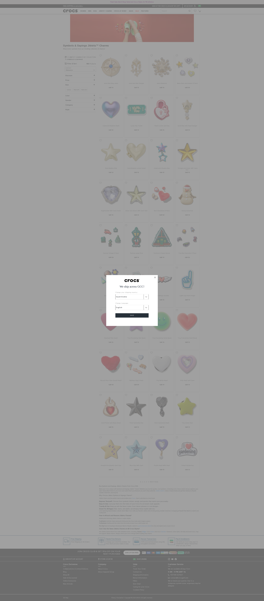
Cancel (132, 321)
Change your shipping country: (126, 292)
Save (132, 315)
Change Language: (121, 303)
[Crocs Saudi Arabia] (132, 280)
